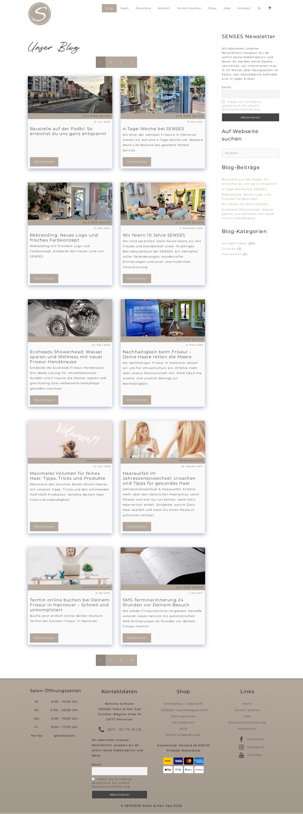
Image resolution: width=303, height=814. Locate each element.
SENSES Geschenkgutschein (185, 710)
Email (226, 87)
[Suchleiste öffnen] (259, 8)
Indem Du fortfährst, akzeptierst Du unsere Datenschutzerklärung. (242, 105)
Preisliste (143, 8)
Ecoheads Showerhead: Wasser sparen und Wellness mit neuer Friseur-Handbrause (66, 356)
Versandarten (183, 722)
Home (247, 704)
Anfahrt (164, 8)
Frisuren (229, 249)
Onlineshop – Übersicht (183, 704)
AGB (183, 728)
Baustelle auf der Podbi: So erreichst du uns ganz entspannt (68, 131)
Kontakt (244, 8)
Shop (212, 8)
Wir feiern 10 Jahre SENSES (154, 235)
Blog (109, 8)
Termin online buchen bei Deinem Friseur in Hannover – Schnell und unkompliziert (69, 604)
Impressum (247, 728)
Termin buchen (189, 8)
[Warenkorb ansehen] (270, 8)
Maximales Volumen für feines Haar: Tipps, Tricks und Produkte (68, 476)
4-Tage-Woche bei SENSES (153, 128)
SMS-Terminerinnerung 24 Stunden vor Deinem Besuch (156, 602)
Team (124, 8)
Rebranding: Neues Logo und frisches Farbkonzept (64, 238)
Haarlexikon (232, 254)
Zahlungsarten (183, 716)
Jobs (227, 8)
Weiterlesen (44, 162)
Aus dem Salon (234, 243)
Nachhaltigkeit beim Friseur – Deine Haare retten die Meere (157, 354)
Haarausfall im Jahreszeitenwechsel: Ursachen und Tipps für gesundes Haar (159, 478)
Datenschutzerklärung (247, 722)
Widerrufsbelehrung (183, 735)
